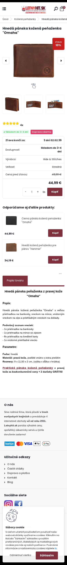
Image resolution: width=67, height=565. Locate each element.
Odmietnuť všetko (20, 555)
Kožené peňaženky (25, 19)
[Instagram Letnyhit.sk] (8, 502)
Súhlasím (47, 555)
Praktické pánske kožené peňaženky (28, 368)
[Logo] (33, 8)
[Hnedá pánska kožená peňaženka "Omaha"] (33, 60)
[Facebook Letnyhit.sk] (18, 502)
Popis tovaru (15, 280)
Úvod (5, 19)
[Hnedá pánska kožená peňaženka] (12, 104)
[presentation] (6, 60)
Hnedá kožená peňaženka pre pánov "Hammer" (39, 247)
